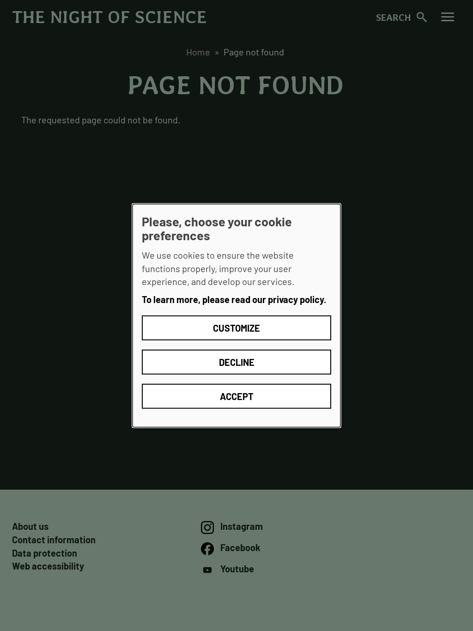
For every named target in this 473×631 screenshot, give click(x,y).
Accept (237, 395)
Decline (237, 361)
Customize (236, 327)
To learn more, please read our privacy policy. (234, 299)
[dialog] (236, 315)
